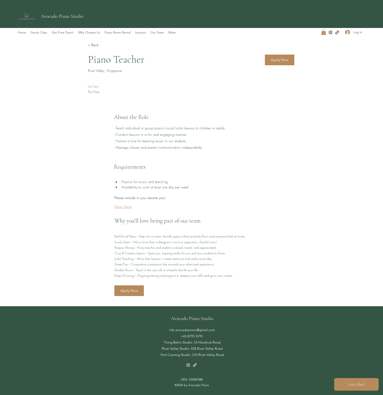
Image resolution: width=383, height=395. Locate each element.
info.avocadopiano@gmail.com (192, 330)
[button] (323, 32)
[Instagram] (330, 32)
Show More (123, 206)
